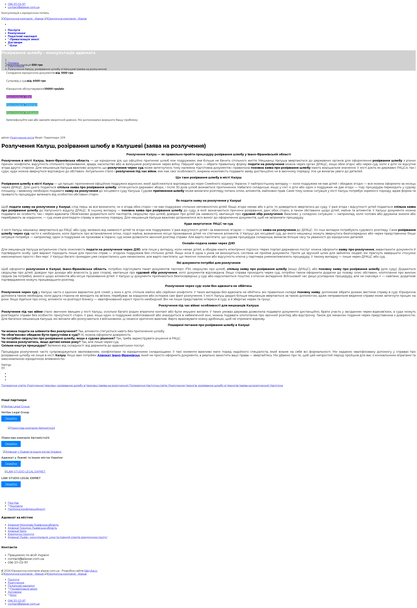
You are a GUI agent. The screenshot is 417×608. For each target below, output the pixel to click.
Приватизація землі (24, 39)
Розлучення (16, 33)
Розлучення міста (22, 137)
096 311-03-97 (17, 4)
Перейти (11, 418)
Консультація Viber (19, 96)
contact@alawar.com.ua (23, 7)
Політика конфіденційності (26, 509)
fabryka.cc (91, 570)
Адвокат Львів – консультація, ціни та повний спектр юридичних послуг (58, 537)
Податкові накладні (22, 36)
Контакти (16, 506)
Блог (13, 45)
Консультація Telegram (21, 104)
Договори (15, 42)
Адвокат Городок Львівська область (32, 528)
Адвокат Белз (17, 531)
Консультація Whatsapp (22, 112)
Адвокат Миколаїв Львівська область (33, 524)
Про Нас (13, 502)
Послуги (14, 30)
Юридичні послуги (21, 534)
